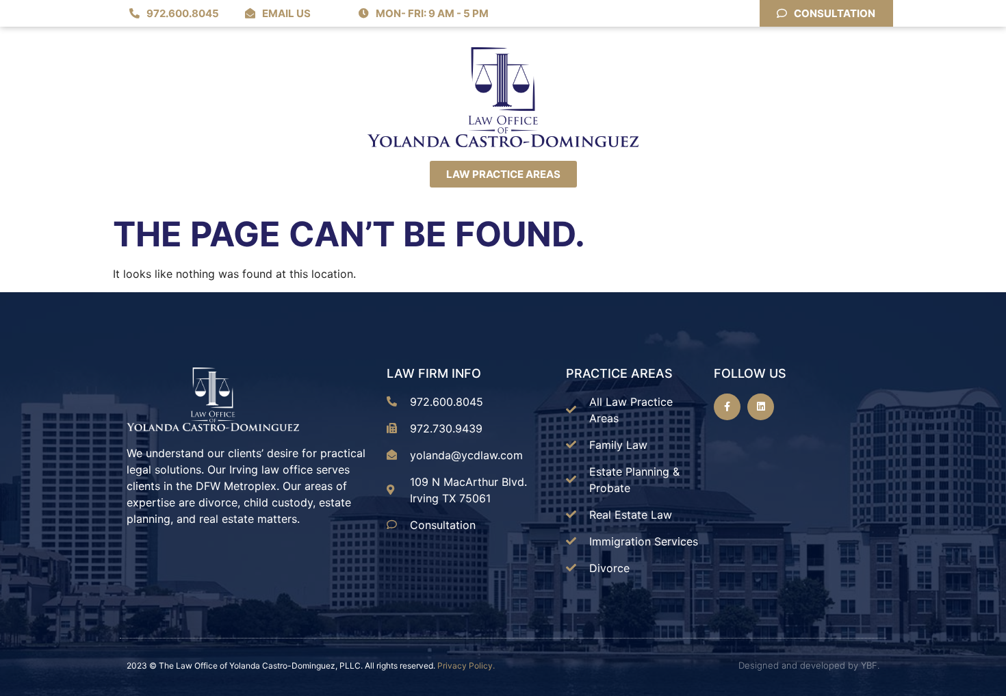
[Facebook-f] (727, 407)
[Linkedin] (760, 407)
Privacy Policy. (466, 665)
